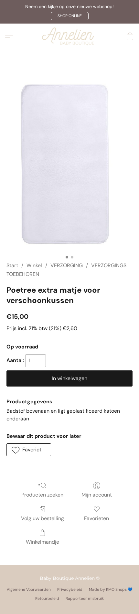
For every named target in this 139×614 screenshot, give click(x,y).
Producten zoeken (42, 494)
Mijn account (96, 494)
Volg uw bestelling (42, 518)
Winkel (34, 265)
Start (12, 265)
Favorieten (96, 518)
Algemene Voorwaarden (29, 589)
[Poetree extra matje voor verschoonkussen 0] (69, 163)
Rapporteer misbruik (85, 598)
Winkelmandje (42, 542)
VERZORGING (66, 265)
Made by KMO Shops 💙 (111, 589)
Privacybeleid (69, 589)
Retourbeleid (47, 598)
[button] (70, 16)
